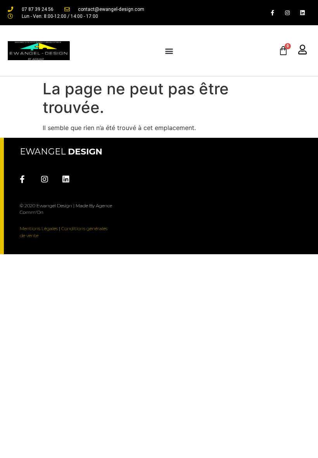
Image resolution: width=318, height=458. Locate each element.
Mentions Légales (39, 228)
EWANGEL (61, 151)
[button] (169, 50)
